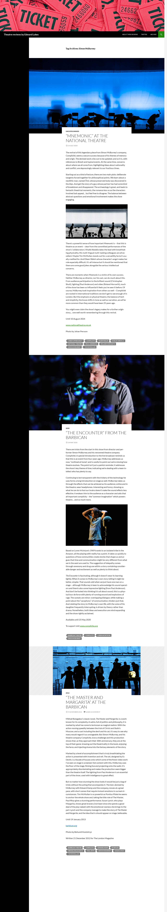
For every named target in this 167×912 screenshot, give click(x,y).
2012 (67, 693)
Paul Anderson (91, 344)
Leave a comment (93, 712)
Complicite (89, 635)
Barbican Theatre (75, 635)
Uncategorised (72, 131)
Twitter (144, 34)
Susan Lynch (119, 851)
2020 (67, 428)
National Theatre (75, 344)
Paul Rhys (91, 851)
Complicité (90, 341)
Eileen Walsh (103, 341)
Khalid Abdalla (118, 341)
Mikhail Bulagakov (75, 851)
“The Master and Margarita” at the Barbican (86, 702)
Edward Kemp (102, 847)
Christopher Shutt (75, 341)
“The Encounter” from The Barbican (96, 435)
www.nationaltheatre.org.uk (78, 325)
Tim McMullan (90, 347)
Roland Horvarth (108, 344)
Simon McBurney (74, 347)
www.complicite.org (89, 626)
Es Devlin (115, 847)
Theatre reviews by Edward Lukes (21, 34)
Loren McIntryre (104, 635)
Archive (153, 34)
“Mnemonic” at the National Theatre (87, 138)
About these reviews (130, 34)
